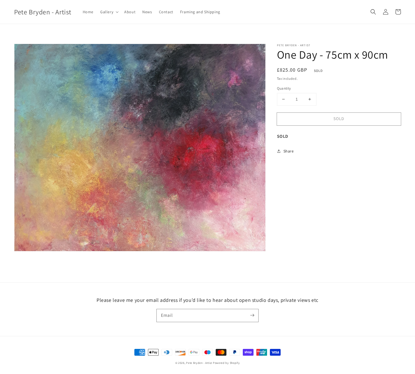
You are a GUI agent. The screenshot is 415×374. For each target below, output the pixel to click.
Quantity (284, 88)
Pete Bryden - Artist (199, 363)
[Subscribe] (252, 315)
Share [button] (288, 151)
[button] (109, 12)
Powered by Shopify (226, 363)
